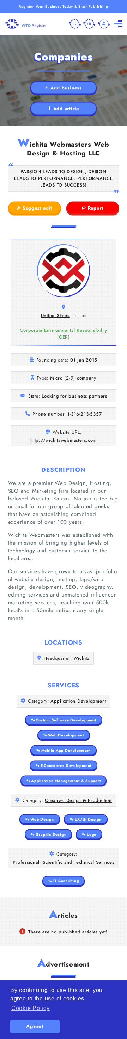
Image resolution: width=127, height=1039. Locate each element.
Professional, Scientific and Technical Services (63, 862)
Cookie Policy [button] (30, 1008)
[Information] (89, 24)
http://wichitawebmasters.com (63, 440)
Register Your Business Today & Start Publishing (63, 6)
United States (55, 315)
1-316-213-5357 (84, 414)
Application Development (78, 701)
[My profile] (104, 24)
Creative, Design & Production (78, 800)
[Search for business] (75, 24)
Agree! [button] (35, 1026)
